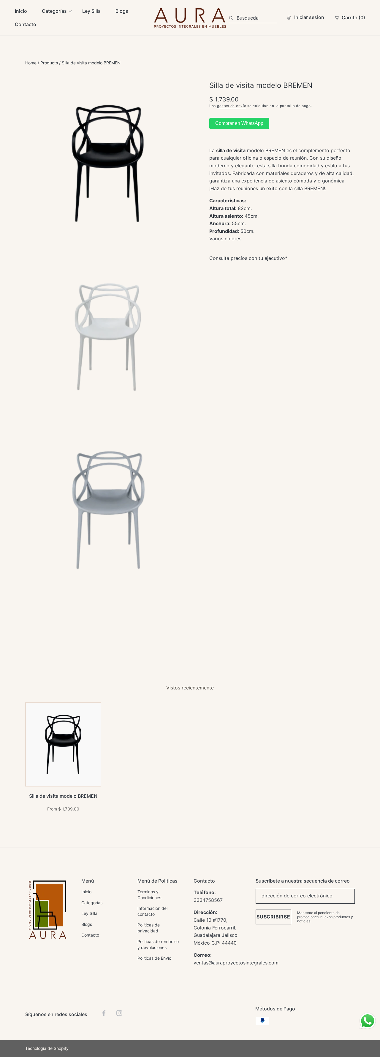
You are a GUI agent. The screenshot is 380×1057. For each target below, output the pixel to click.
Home (31, 62)
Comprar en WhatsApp (239, 123)
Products (49, 62)
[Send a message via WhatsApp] (367, 1021)
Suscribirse (273, 917)
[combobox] (253, 17)
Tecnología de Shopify (47, 1048)
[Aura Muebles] (190, 18)
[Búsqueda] (233, 17)
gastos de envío (231, 105)
